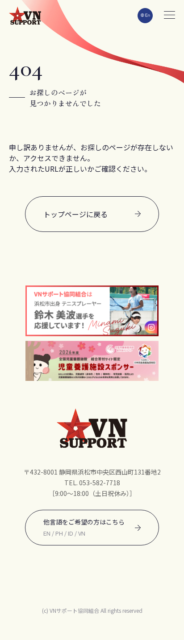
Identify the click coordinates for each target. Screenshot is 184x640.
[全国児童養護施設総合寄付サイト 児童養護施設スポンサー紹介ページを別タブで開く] (92, 361)
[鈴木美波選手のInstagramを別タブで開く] (92, 310)
